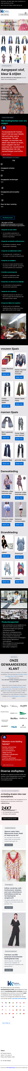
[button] (2, 326)
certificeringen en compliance (18, 696)
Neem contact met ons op (15, 5)
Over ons (6, 5)
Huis (2, 5)
